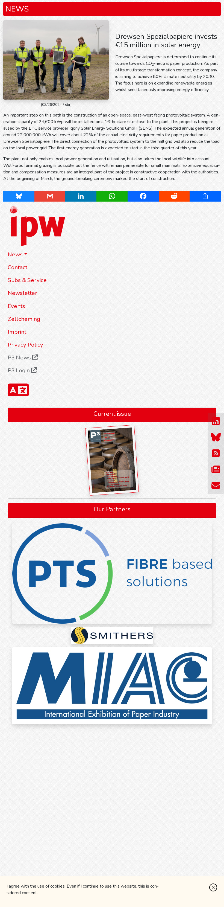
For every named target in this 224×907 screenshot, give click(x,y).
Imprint (17, 332)
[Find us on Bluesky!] (216, 437)
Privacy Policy (25, 344)
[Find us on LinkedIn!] (216, 421)
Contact (17, 267)
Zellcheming (24, 319)
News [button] (15, 254)
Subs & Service (27, 280)
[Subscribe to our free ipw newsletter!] (216, 470)
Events (16, 306)
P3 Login (19, 370)
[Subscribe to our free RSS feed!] (216, 454)
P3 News (20, 357)
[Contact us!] (216, 486)
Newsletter (22, 293)
